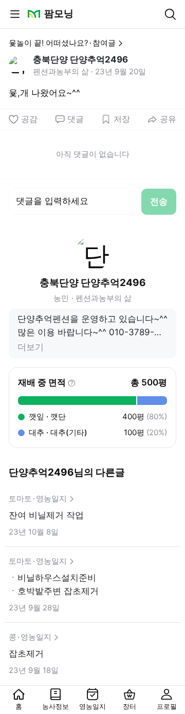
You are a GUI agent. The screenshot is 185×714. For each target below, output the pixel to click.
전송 (159, 201)
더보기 (30, 347)
